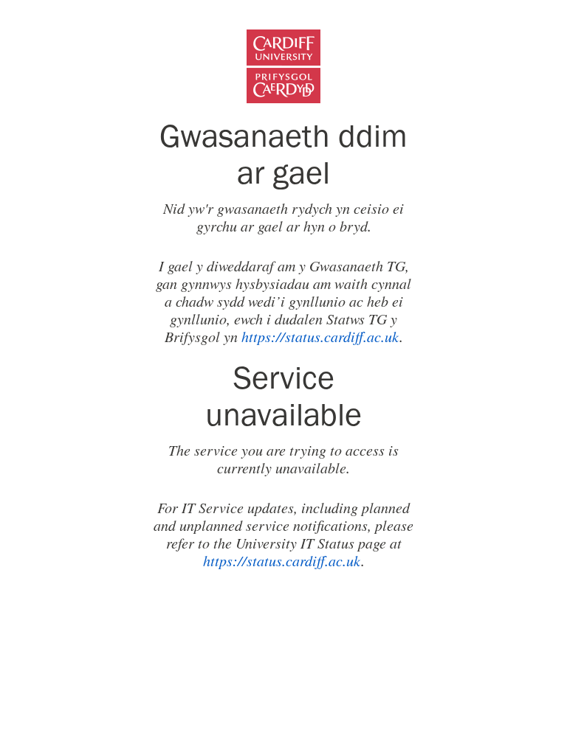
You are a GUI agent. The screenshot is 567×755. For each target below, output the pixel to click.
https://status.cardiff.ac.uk (320, 336)
